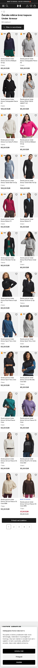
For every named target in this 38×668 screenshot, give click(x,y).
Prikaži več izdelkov (19, 520)
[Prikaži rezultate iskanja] (7, 6)
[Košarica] (35, 6)
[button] (29, 527)
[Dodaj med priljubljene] (16, 34)
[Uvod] (1, 11)
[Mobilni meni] (3, 6)
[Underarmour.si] (19, 6)
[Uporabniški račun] (27, 6)
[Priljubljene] (31, 6)
